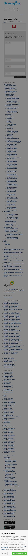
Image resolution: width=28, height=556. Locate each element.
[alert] (14, 278)
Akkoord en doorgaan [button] (18, 553)
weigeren (3, 549)
